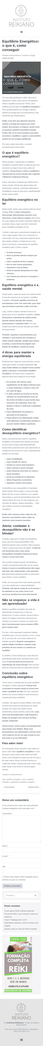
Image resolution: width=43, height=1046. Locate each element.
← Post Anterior (8, 787)
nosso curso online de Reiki (26, 754)
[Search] (35, 895)
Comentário (7, 814)
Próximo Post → (34, 787)
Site (3, 866)
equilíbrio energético (13, 779)
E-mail (5, 856)
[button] (21, 32)
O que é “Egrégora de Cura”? (15, 920)
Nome (5, 846)
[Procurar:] (21, 895)
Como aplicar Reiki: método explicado (19, 911)
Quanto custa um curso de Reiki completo (20, 929)
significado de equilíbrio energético (22, 782)
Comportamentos (16, 774)
